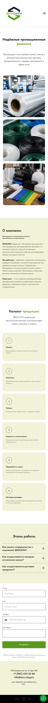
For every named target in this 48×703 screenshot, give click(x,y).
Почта (4, 588)
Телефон (5, 614)
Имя (4, 601)
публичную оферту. (30, 657)
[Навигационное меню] (44, 13)
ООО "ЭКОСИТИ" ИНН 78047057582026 (23, 683)
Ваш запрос (6, 627)
